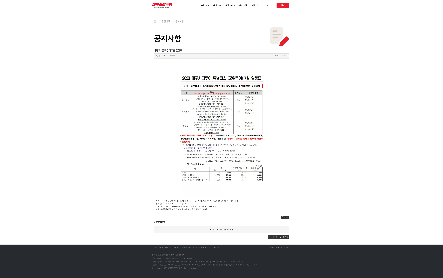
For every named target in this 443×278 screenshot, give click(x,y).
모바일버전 (284, 248)
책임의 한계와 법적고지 (210, 248)
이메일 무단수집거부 (190, 248)
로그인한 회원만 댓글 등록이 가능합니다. (221, 229)
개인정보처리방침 (171, 248)
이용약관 (157, 248)
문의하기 (273, 248)
